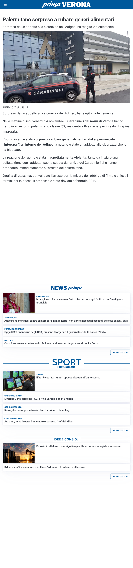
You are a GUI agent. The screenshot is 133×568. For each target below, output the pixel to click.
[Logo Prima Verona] (66, 4)
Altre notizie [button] (120, 352)
